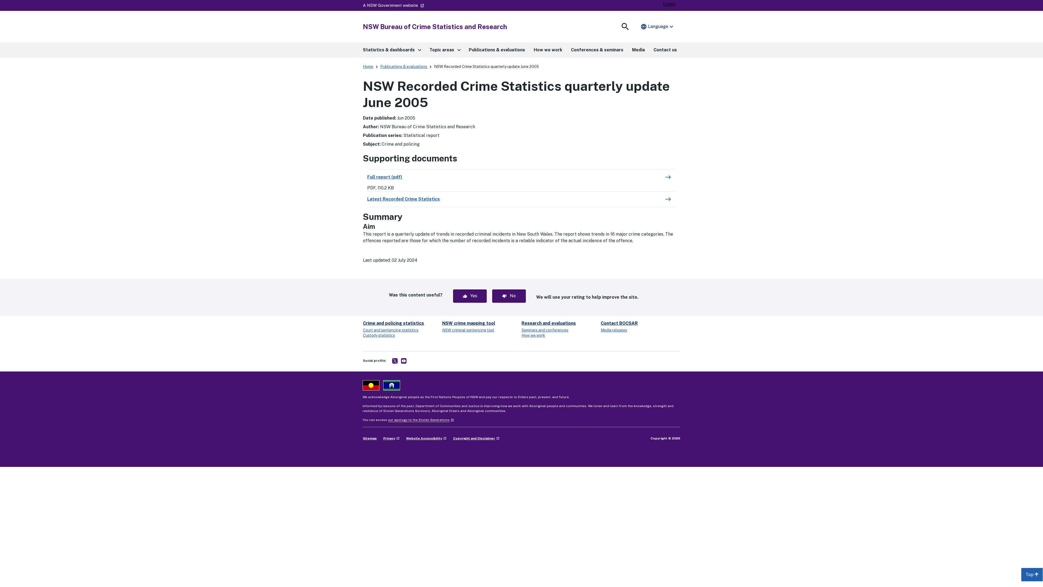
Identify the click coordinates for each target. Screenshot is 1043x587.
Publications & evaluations (404, 66)
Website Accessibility (426, 438)
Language (657, 26)
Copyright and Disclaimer (476, 438)
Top (1034, 577)
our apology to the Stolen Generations (421, 420)
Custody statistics (379, 335)
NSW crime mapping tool (468, 323)
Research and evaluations (549, 323)
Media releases (614, 330)
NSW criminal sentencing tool (468, 330)
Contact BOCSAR (619, 323)
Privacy (391, 438)
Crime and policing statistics (393, 323)
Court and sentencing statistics (390, 330)
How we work (533, 335)
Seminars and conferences (545, 330)
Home (368, 66)
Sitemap (370, 438)
